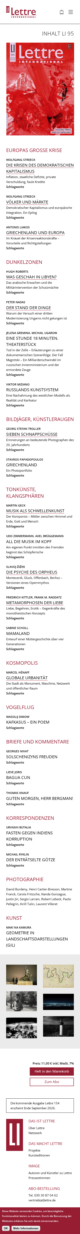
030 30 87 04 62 (46, 1195)
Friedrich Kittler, (20, 597)
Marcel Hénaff (17, 672)
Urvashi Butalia (18, 827)
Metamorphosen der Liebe (34, 602)
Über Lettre (37, 1128)
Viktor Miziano (18, 384)
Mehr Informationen (25, 1228)
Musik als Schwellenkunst (35, 510)
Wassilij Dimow (17, 717)
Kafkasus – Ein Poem (27, 722)
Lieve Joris (14, 772)
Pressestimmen (39, 1178)
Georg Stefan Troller (23, 429)
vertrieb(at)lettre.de (42, 1200)
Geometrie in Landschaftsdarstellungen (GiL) (37, 939)
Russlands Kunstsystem (32, 389)
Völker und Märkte (27, 202)
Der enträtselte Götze (30, 859)
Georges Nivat (17, 751)
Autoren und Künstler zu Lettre (50, 1173)
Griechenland (21, 465)
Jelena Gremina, (19, 333)
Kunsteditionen (39, 1155)
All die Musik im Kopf (28, 541)
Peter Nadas (15, 302)
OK (6, 1228)
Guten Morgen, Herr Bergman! (39, 798)
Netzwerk (35, 1133)
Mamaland (18, 633)
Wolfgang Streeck (20, 160)
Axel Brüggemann (49, 536)
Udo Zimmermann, (20, 536)
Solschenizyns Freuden (31, 756)
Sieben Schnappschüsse (31, 434)
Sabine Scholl (17, 628)
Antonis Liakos (18, 227)
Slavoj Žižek (15, 567)
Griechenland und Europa (35, 232)
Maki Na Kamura (18, 927)
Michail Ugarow (44, 333)
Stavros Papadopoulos (24, 459)
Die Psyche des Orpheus (31, 572)
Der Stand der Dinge (28, 307)
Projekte (34, 1150)
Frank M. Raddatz (48, 597)
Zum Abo (52, 1081)
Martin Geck (15, 505)
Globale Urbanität (27, 677)
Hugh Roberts (17, 271)
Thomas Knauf (17, 793)
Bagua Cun (18, 777)
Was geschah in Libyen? (31, 277)
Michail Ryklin (17, 854)
